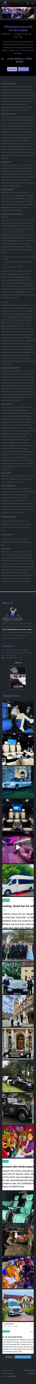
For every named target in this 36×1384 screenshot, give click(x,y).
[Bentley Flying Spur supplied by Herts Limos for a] (18, 978)
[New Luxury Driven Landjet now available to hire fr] (18, 815)
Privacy (26, 1370)
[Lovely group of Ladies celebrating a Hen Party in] (18, 1142)
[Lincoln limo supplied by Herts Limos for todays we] (18, 782)
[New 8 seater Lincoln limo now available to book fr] (18, 847)
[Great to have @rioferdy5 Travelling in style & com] (18, 717)
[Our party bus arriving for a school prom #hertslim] (18, 880)
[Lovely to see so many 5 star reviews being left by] (18, 913)
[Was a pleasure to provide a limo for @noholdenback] (18, 1240)
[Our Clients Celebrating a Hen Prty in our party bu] (18, 1272)
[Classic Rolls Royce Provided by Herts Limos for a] (18, 1011)
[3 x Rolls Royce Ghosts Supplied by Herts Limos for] (18, 1076)
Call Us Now (23, 69)
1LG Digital (12, 1376)
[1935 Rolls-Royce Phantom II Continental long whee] (18, 1043)
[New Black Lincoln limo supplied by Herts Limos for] (18, 945)
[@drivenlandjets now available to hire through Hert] (18, 1207)
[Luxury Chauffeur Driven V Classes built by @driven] (18, 749)
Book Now (12, 69)
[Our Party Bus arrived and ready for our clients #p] (18, 1305)
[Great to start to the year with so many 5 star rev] (18, 1338)
